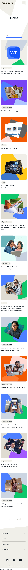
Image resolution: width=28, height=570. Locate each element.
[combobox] (14, 36)
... (14, 519)
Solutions (5, 539)
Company (5, 549)
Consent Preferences (6, 569)
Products (5, 533)
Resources (5, 544)
